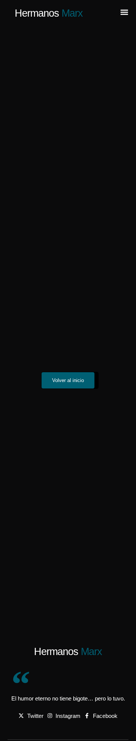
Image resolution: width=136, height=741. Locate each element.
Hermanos (49, 13)
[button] (124, 12)
